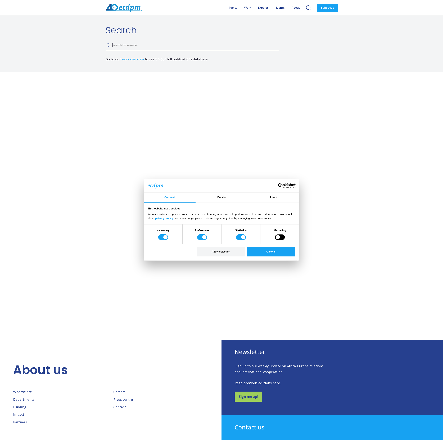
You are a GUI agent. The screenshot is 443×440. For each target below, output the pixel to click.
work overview (132, 59)
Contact (119, 407)
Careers (119, 392)
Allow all (271, 251)
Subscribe (327, 8)
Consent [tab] (169, 197)
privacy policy (164, 218)
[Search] (109, 45)
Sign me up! (248, 396)
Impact (18, 414)
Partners (20, 422)
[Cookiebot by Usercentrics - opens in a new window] (280, 186)
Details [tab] (221, 197)
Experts (263, 8)
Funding (19, 407)
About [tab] (273, 197)
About (296, 8)
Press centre (123, 399)
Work (247, 8)
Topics (232, 8)
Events (280, 8)
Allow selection (221, 251)
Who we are (22, 392)
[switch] (202, 237)
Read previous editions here (257, 383)
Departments (23, 399)
